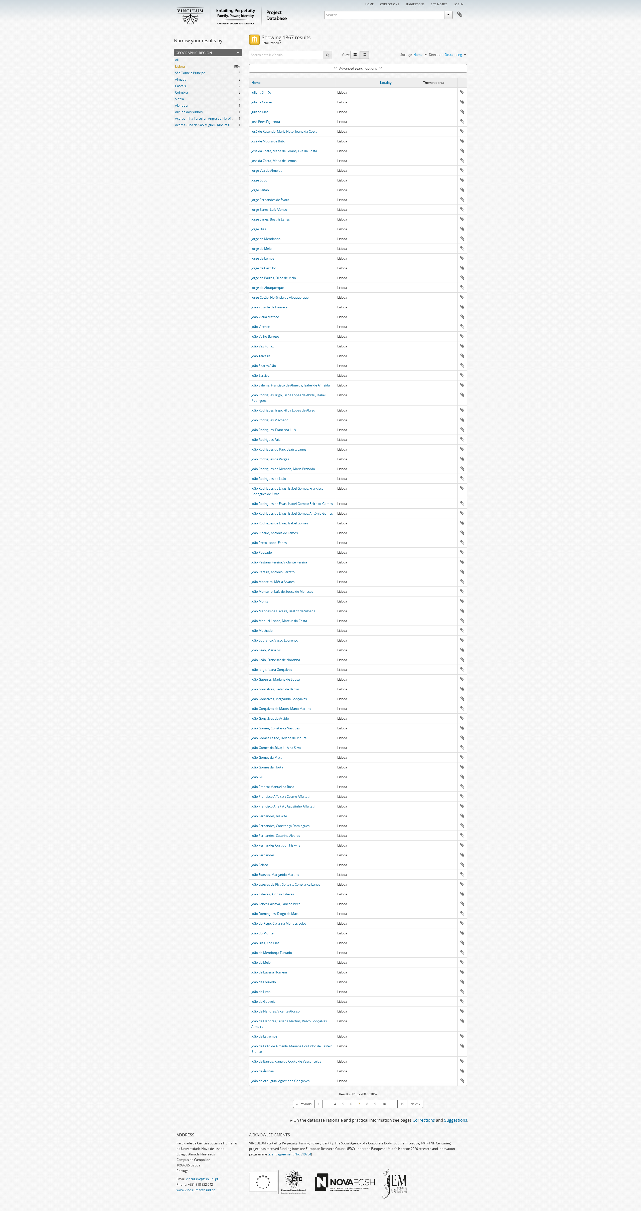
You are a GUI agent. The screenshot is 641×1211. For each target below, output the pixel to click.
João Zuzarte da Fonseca (269, 307)
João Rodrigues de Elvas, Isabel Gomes (279, 523)
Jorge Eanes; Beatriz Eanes (270, 219)
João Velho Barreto (265, 336)
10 (384, 1104)
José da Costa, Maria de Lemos (273, 160)
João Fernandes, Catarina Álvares (275, 835)
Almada (180, 79)
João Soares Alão (263, 365)
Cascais (180, 86)
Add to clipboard (462, 92)
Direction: (436, 54)
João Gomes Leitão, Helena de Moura (278, 738)
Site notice (439, 4)
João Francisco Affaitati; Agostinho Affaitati (282, 806)
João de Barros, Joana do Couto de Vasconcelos (286, 1061)
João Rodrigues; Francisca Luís (273, 430)
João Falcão (259, 865)
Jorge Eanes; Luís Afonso (269, 209)
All (177, 60)
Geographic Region (194, 52)
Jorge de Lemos (262, 258)
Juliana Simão (261, 92)
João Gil (256, 777)
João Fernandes (262, 855)
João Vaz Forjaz (262, 346)
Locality (386, 82)
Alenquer (182, 105)
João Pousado (261, 552)
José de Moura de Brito (268, 141)
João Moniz (259, 601)
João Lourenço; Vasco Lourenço (274, 640)
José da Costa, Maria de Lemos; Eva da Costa (284, 151)
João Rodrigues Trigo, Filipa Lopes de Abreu (283, 410)
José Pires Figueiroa (265, 121)
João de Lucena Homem (269, 972)
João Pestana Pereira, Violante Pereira (279, 562)
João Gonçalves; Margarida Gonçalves (279, 699)
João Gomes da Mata (266, 757)
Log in (458, 4)
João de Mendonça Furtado (271, 952)
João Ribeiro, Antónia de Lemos (274, 533)
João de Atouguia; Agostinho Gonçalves (280, 1081)
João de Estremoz (264, 1036)
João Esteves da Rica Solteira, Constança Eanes (285, 884)
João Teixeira (260, 356)
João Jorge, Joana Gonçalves (271, 669)
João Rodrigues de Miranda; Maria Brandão (283, 469)
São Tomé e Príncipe (190, 73)
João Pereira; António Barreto (273, 572)
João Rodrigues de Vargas (270, 459)
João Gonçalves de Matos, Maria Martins (281, 708)
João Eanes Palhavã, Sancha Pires (275, 904)
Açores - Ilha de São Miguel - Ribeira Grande (207, 125)
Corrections (389, 4)
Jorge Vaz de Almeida (266, 170)
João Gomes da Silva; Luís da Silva (276, 747)
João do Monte (262, 933)
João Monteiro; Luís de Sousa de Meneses (282, 591)
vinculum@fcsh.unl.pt (202, 1179)
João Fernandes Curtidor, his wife (275, 845)
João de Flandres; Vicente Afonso (275, 1011)
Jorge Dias (258, 229)
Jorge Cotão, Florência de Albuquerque (279, 297)
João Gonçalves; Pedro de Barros (275, 689)
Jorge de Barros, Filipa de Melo (273, 278)
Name (255, 82)
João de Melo (261, 962)
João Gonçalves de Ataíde (270, 718)
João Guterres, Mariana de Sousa (275, 679)
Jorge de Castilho (263, 268)
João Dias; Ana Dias (265, 943)
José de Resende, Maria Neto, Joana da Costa (284, 131)
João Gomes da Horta (267, 767)
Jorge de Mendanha (265, 239)
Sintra (179, 99)
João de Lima (260, 991)
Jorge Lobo (259, 180)
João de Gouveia (263, 1001)
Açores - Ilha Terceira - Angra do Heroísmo (206, 118)
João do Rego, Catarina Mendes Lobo (278, 923)
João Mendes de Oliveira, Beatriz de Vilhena (283, 611)
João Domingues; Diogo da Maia (274, 913)
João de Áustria (262, 1071)
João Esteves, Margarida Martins (275, 874)
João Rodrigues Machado (269, 420)
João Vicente (260, 326)
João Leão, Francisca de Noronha (275, 660)
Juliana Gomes (261, 102)
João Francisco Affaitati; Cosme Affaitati (280, 796)
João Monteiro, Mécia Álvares (272, 581)
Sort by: (406, 54)
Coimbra (181, 92)
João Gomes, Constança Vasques (275, 728)
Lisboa (180, 66)
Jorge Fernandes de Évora (270, 199)
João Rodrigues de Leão (268, 478)
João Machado (262, 630)
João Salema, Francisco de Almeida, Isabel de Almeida (290, 385)
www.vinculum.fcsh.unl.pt (196, 1190)
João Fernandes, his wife (269, 816)
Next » (415, 1104)
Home (369, 4)
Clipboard (459, 14)
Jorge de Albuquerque (267, 287)
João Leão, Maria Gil (265, 650)
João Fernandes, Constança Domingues (280, 826)
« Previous (303, 1104)
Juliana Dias (259, 112)
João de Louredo (263, 982)
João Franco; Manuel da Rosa (272, 786)
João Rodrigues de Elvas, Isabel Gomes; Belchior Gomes (292, 503)
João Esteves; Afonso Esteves (272, 894)
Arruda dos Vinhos (189, 112)
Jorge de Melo (261, 248)
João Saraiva (260, 375)
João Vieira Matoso (265, 317)
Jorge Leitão (260, 190)
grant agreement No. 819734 (290, 1154)
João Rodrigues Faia (265, 439)
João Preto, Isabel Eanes (269, 542)
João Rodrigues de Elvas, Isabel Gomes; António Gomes (292, 513)
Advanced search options (358, 68)
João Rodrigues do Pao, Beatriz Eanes (278, 449)
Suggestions (415, 4)
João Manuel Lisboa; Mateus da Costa (279, 621)
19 (402, 1104)
